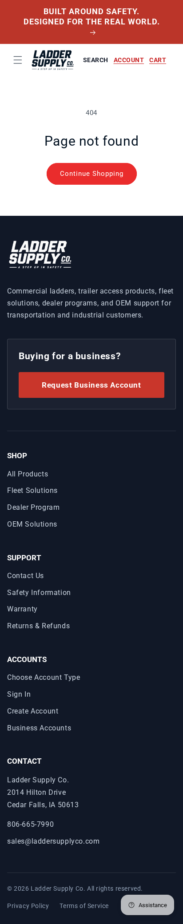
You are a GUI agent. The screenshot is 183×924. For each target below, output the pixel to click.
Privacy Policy (28, 905)
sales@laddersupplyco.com (53, 841)
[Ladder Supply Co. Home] (40, 253)
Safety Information (39, 592)
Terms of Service (84, 905)
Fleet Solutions (32, 490)
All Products (27, 474)
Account (129, 59)
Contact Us (25, 575)
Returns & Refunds (38, 626)
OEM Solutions (32, 524)
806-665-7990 (30, 824)
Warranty (22, 609)
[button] (18, 60)
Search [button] (95, 59)
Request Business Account (91, 385)
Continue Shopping (91, 174)
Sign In (19, 694)
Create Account (32, 711)
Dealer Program (33, 507)
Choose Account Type (43, 677)
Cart (157, 59)
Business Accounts (39, 728)
